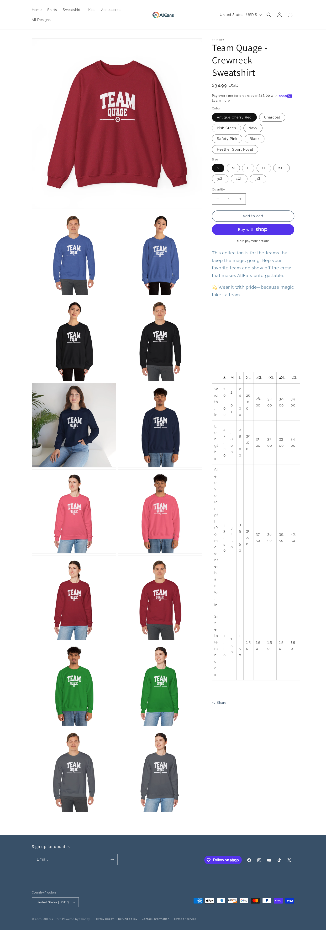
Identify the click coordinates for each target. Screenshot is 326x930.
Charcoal (272, 117)
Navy (253, 128)
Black (254, 139)
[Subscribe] (112, 859)
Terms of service (185, 918)
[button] (269, 15)
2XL (281, 168)
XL (264, 168)
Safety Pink (227, 139)
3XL (220, 179)
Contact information (155, 918)
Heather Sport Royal (235, 149)
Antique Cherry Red (234, 117)
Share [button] (221, 702)
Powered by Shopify (76, 919)
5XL (258, 179)
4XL (239, 179)
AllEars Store (52, 919)
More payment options (253, 241)
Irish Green (226, 128)
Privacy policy (104, 918)
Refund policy (127, 918)
